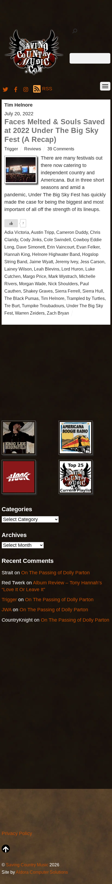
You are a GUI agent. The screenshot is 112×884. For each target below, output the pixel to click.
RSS (47, 88)
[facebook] (16, 88)
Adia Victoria (16, 232)
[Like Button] (11, 223)
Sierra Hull (92, 291)
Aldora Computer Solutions (42, 872)
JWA (6, 609)
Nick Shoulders (63, 283)
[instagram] (26, 88)
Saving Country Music (27, 864)
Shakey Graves (38, 291)
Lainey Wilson (18, 268)
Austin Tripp (42, 232)
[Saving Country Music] (34, 74)
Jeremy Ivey (66, 261)
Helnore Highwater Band (56, 254)
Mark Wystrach (62, 276)
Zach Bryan (58, 313)
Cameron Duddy (72, 232)
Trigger (11, 148)
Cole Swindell (57, 239)
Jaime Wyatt (41, 261)
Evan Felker (87, 246)
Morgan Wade (32, 283)
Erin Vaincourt (60, 246)
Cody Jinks (31, 239)
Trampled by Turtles (86, 298)
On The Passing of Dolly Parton (55, 572)
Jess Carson (92, 261)
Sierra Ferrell (67, 291)
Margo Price (34, 276)
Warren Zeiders (30, 313)
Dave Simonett (30, 246)
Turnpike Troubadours (43, 305)
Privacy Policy (17, 833)
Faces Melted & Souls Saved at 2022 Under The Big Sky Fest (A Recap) (54, 131)
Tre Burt (12, 305)
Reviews (32, 148)
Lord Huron (72, 268)
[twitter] (5, 88)
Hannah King (17, 254)
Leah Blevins (46, 268)
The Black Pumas (21, 298)
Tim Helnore (52, 298)
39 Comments (60, 148)
